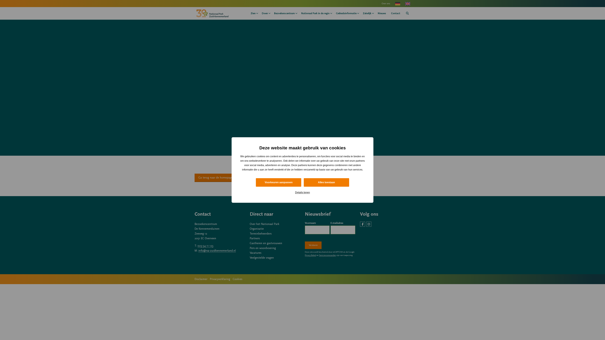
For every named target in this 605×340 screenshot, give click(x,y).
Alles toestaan (326, 182)
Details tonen (302, 192)
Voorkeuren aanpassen (279, 182)
